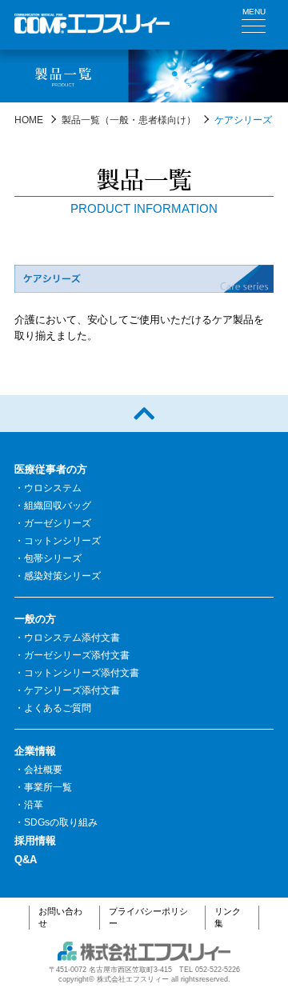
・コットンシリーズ (57, 541)
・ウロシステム (48, 488)
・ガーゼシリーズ (52, 523)
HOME (28, 120)
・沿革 (28, 805)
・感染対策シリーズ (57, 576)
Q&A (25, 860)
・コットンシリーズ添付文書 (76, 673)
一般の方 (35, 619)
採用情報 (35, 840)
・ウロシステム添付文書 (67, 637)
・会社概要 (38, 769)
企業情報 (35, 751)
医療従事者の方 (50, 469)
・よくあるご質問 (52, 708)
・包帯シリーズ (48, 558)
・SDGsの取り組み (56, 822)
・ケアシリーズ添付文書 (67, 690)
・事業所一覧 (43, 787)
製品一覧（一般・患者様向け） (129, 120)
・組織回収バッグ (52, 505)
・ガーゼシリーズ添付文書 (72, 655)
